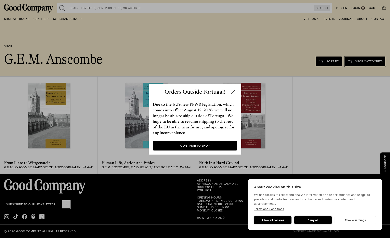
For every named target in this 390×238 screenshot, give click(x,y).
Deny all (313, 220)
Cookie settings (355, 220)
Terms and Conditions (269, 209)
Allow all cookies (273, 220)
